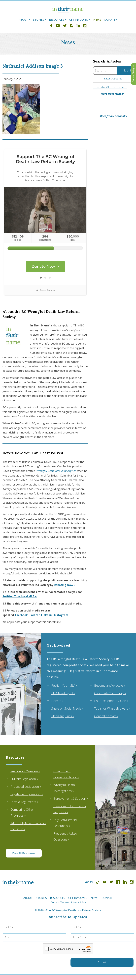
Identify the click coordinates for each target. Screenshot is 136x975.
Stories (38, 19)
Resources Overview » (25, 771)
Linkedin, (47, 615)
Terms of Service (59, 902)
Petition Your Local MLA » (19, 596)
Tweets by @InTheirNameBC (110, 87)
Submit (102, 962)
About (23, 19)
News (97, 19)
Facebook (21, 615)
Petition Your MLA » (64, 685)
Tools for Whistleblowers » (112, 708)
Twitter (34, 615)
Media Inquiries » (62, 716)
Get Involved (78, 19)
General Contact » (106, 716)
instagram (85, 26)
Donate (109, 19)
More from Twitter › (113, 94)
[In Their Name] (68, 11)
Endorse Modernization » (111, 701)
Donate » (57, 701)
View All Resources (23, 853)
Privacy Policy (78, 902)
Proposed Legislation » (25, 787)
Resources (56, 19)
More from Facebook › (113, 116)
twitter (65, 26)
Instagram (61, 615)
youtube (58, 26)
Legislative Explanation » (26, 794)
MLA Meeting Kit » (63, 693)
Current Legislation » (24, 779)
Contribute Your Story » (110, 693)
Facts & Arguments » (24, 802)
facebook (71, 26)
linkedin (78, 26)
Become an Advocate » (109, 685)
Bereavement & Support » (70, 798)
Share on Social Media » (67, 708)
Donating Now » (64, 585)
